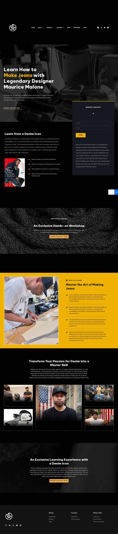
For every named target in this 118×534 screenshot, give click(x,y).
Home (33, 27)
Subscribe (77, 27)
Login (85, 27)
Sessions (59, 27)
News (68, 27)
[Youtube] (108, 27)
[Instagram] (13, 525)
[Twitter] (104, 27)
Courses (49, 27)
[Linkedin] (20, 525)
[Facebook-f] (101, 27)
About (40, 27)
